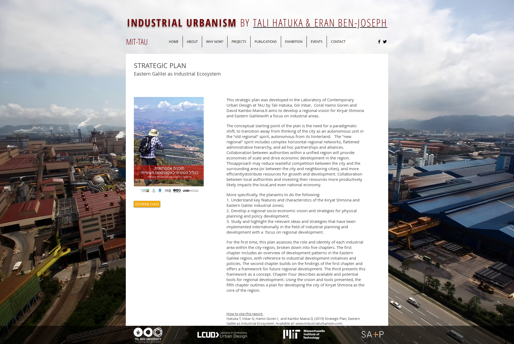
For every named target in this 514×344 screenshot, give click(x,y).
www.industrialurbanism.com (319, 323)
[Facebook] (379, 41)
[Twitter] (384, 41)
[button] (266, 41)
